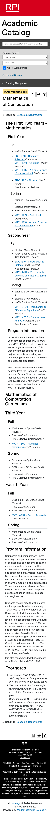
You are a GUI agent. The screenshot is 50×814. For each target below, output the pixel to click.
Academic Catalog (20, 27)
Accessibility (25, 769)
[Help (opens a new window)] (44, 94)
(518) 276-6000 (25, 755)
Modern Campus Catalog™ (31, 809)
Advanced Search (12, 75)
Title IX (41, 763)
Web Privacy (28, 763)
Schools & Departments (29, 114)
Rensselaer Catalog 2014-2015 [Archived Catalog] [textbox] (23, 44)
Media (16, 763)
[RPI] (12, 8)
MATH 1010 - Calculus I (27, 162)
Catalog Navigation (16, 83)
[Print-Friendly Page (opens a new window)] (39, 94)
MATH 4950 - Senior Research (29, 515)
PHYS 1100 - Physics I (26, 180)
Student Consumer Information (25, 766)
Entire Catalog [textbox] (9, 57)
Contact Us (25, 757)
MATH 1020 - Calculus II (28, 215)
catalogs (15, 803)
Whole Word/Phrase (17, 67)
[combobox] (25, 44)
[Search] (46, 63)
